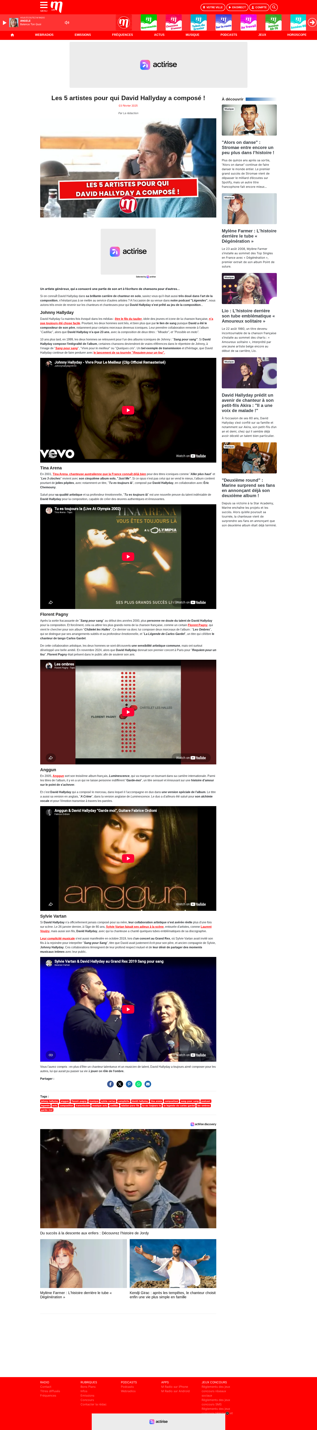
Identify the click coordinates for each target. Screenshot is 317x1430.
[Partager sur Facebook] (109, 1086)
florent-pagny (79, 1101)
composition (66, 1105)
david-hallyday (140, 1101)
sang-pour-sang (190, 1101)
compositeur (171, 1101)
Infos (84, 1391)
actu (54, 1105)
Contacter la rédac (94, 1404)
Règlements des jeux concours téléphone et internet (217, 1413)
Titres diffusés (50, 1391)
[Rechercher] (274, 7)
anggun (65, 1101)
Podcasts (229, 34)
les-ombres (203, 1105)
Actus (159, 34)
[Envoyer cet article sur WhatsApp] (137, 1086)
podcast (205, 1101)
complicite (123, 1101)
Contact (45, 1386)
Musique (192, 34)
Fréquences (122, 34)
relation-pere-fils (130, 1105)
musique (94, 1101)
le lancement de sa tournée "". (129, 352)
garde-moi (46, 1110)
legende (45, 1105)
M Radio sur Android (175, 1391)
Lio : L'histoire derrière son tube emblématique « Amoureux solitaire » (248, 316)
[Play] (5, 23)
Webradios (44, 34)
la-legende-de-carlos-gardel (179, 1105)
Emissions (83, 34)
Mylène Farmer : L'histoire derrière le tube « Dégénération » (249, 236)
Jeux (262, 34)
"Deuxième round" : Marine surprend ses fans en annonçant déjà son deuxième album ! (248, 488)
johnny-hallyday (49, 1101)
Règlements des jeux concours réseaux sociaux (216, 1391)
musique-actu (99, 1105)
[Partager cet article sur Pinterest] (128, 1086)
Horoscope (297, 34)
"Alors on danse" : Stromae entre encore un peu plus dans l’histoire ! (248, 147)
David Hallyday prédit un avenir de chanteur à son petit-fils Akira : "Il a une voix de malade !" (248, 403)
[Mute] (67, 22)
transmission (83, 1105)
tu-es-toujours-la (151, 1105)
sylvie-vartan (108, 1101)
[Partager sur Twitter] (119, 1086)
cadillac (114, 1105)
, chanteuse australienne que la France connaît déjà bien (99, 474)
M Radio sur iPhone (174, 1386)
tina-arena (156, 1101)
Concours (87, 1400)
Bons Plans (88, 1386)
